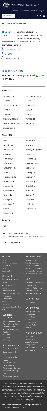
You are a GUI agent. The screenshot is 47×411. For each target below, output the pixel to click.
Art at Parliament (31, 342)
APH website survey (10, 329)
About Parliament (32, 265)
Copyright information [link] (32, 405)
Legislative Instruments (34, 293)
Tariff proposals (31, 290)
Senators (5, 268)
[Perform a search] (4, 15)
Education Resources (33, 268)
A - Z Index (7, 335)
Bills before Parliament (34, 282)
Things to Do (30, 339)
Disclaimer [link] (6, 407)
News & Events (31, 260)
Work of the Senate (9, 263)
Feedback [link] (16, 407)
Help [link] (25, 407)
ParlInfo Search (9, 326)
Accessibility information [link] (11, 405)
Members (6, 301)
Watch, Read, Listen (33, 263)
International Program (33, 273)
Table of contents (15, 23)
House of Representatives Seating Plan (11, 307)
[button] (41, 16)
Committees (30, 302)
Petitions (28, 319)
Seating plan (7, 271)
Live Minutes (7, 299)
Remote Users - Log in (11, 324)
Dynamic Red (7, 265)
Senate (5, 260)
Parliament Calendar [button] (21, 11)
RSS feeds (7, 340)
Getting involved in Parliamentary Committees (32, 314)
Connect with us (31, 322)
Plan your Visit (30, 344)
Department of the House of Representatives (10, 360)
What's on (29, 336)
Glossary (6, 337)
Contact (34, 11)
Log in (41, 11)
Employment (8, 332)
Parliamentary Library (33, 271)
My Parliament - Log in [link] (11, 321)
